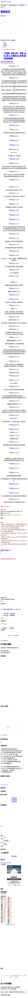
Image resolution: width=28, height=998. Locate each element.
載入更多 (3, 620)
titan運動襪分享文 (5, 784)
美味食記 (12, 613)
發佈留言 (3, 630)
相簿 (5, 43)
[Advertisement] (14, 579)
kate (2, 600)
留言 (12, 609)
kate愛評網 (3, 864)
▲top (2, 618)
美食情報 (12, 40)
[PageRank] (4, 893)
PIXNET (7, 975)
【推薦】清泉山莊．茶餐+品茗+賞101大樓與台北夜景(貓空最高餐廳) (15, 55)
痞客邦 (8, 609)
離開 (9, 995)
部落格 (5, 45)
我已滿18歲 (3, 995)
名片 (5, 46)
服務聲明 (16, 977)
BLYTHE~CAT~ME (6, 862)
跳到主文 (3, 15)
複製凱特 (5, 11)
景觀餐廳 (12, 615)
